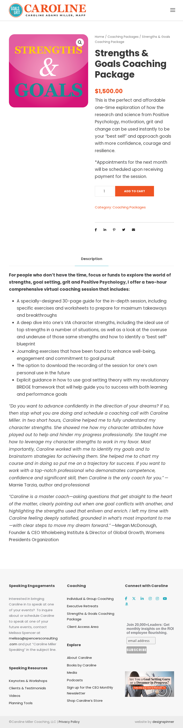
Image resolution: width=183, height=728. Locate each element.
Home (99, 36)
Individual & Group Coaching (90, 598)
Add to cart (134, 191)
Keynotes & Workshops (28, 680)
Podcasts (75, 680)
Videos (14, 695)
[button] (80, 42)
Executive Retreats (82, 606)
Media (72, 672)
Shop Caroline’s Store (85, 700)
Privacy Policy (69, 722)
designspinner (163, 722)
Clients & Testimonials (27, 688)
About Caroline (79, 657)
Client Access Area (82, 626)
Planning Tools (21, 703)
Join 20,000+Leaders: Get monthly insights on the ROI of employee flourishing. (150, 629)
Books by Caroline (81, 665)
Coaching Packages (123, 36)
